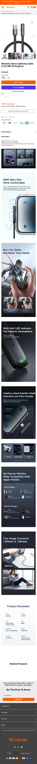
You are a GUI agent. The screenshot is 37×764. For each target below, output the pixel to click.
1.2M (3, 77)
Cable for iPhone (21, 106)
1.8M (8, 77)
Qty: (2, 93)
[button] (3, 35)
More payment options (18, 91)
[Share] (7, 117)
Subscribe (18, 699)
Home (3, 11)
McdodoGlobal (10, 103)
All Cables (9, 11)
